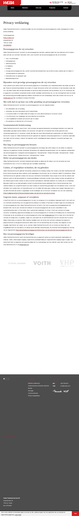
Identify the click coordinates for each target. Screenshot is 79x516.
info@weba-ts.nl (72, 3)
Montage (30, 390)
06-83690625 (7, 45)
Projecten (52, 7)
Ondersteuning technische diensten (38, 385)
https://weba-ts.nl (8, 37)
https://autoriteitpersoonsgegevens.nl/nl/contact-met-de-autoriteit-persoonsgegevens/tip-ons (44, 230)
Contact (65, 7)
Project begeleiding (34, 395)
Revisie (30, 388)
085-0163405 (55, 3)
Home (12, 7)
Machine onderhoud (34, 383)
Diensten (25, 7)
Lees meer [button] (18, 514)
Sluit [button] (75, 513)
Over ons (38, 7)
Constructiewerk (33, 393)
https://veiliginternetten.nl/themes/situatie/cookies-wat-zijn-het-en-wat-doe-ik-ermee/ (29, 193)
